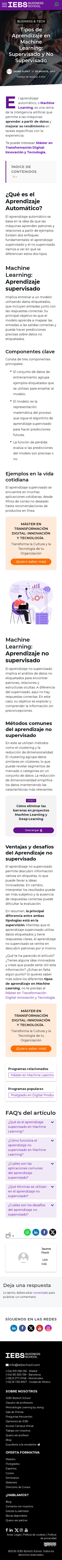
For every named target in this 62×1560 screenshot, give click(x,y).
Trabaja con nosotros (18, 1430)
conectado (40, 1292)
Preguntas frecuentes (19, 1416)
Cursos (10, 1473)
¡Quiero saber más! (31, 562)
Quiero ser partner (17, 1520)
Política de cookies (34, 1534)
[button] (31, 1127)
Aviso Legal (14, 1534)
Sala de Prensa (14, 1412)
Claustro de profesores (19, 1402)
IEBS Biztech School (18, 1398)
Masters (10, 1459)
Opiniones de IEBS (17, 1421)
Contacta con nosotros (19, 1506)
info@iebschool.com (24, 1365)
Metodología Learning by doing (25, 1407)
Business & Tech (31, 21)
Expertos (11, 1468)
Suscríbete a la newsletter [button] (21, 1444)
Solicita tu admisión (17, 1511)
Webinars (11, 1482)
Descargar (32, 830)
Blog (8, 1439)
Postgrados (12, 1463)
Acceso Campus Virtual (19, 1426)
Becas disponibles (16, 1515)
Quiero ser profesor (17, 1435)
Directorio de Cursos (18, 1487)
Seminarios (12, 1477)
